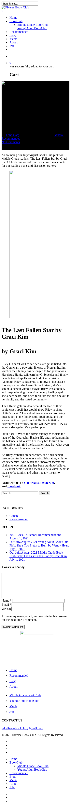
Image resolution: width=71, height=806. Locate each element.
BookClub (15, 21)
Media (13, 38)
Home (13, 17)
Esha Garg (12, 135)
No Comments (11, 142)
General (59, 135)
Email (6, 604)
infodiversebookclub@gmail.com (22, 728)
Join (12, 46)
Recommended (18, 31)
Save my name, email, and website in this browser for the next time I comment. (35, 618)
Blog (12, 35)
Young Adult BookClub (32, 28)
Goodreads (31, 482)
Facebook (14, 486)
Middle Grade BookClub (33, 24)
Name (6, 600)
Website (6, 608)
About (13, 42)
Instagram (47, 482)
